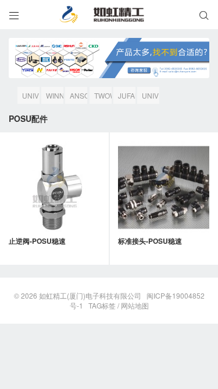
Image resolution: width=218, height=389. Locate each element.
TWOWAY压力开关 (103, 97)
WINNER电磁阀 (54, 97)
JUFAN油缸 (126, 97)
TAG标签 (102, 305)
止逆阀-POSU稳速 (37, 241)
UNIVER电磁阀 (150, 97)
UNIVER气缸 (31, 97)
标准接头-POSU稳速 (150, 241)
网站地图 (135, 305)
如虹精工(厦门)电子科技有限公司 (90, 295)
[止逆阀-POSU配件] (55, 187)
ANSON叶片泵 (78, 97)
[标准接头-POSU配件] (164, 187)
